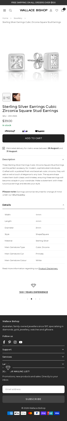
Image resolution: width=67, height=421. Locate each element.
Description (8, 159)
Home (5, 18)
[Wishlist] (57, 10)
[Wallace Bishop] (33, 10)
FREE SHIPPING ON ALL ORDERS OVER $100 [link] (33, 2)
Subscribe (33, 399)
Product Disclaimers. (48, 268)
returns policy (18, 195)
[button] (4, 10)
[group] (33, 59)
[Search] (10, 10)
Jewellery (18, 18)
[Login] (51, 10)
